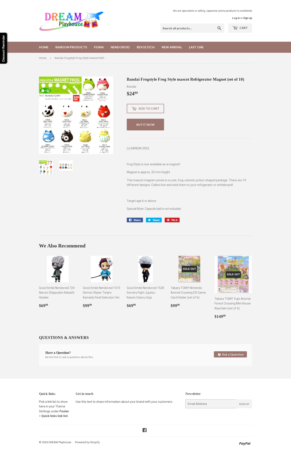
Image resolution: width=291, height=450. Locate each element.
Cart (243, 28)
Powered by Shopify (87, 442)
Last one (196, 47)
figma (99, 47)
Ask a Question (232, 354)
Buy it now (145, 124)
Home (43, 47)
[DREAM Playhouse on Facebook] (144, 430)
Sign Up (244, 404)
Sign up (247, 18)
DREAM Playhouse (60, 442)
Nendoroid (120, 47)
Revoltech (146, 47)
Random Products (71, 47)
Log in (236, 18)
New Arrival (172, 47)
